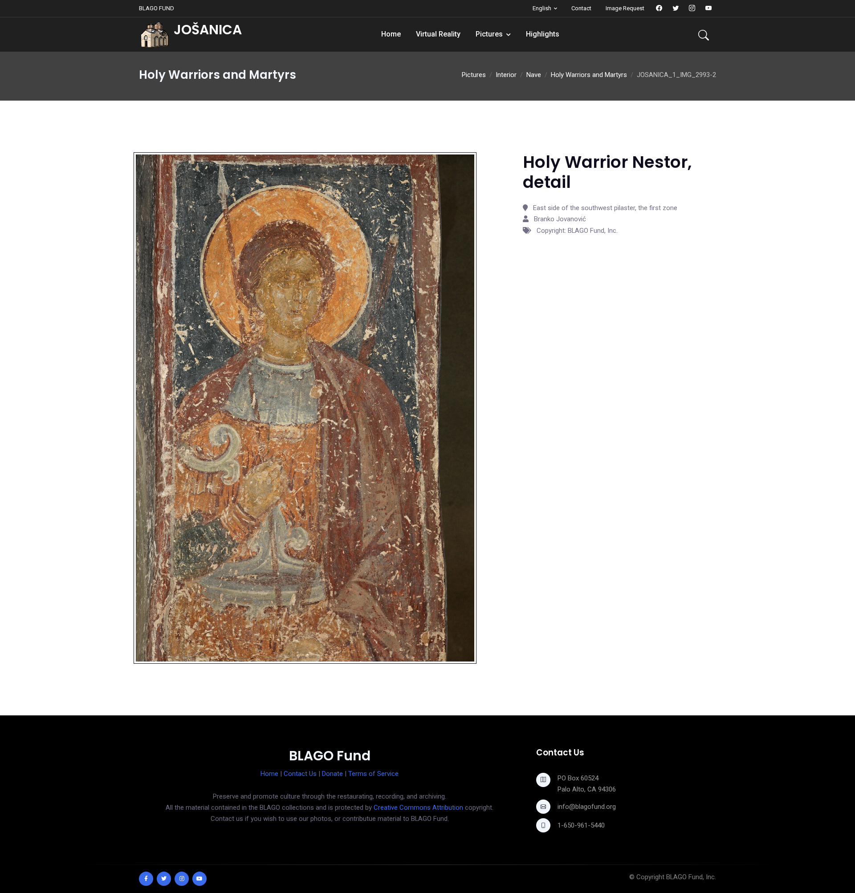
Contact (581, 8)
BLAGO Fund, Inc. (691, 877)
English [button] (542, 8)
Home (391, 34)
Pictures (489, 34)
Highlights (542, 34)
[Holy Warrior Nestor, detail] (305, 408)
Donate (332, 774)
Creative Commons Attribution (418, 808)
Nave (533, 75)
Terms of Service (373, 774)
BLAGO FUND (156, 8)
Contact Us (300, 774)
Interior (506, 75)
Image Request (625, 8)
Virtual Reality (438, 34)
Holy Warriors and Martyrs (589, 75)
